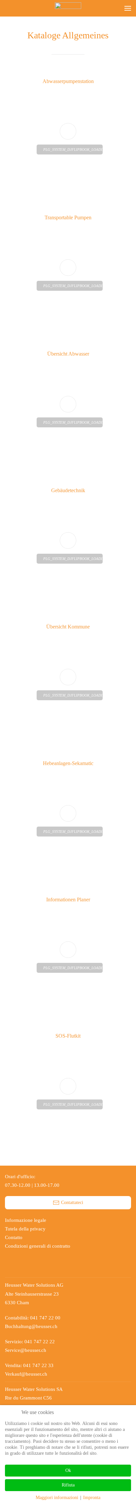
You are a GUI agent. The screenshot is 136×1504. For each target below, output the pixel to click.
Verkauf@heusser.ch (26, 1374)
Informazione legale (25, 1220)
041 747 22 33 (38, 1365)
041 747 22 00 (45, 1317)
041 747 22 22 (40, 1341)
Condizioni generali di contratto (37, 1246)
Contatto (13, 1237)
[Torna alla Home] (68, 8)
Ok (68, 1470)
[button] (127, 8)
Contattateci (72, 1202)
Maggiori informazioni (57, 1497)
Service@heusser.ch (25, 1350)
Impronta (91, 1497)
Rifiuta (68, 1485)
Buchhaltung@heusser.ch (31, 1326)
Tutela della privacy (25, 1228)
